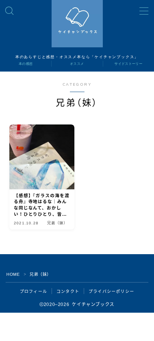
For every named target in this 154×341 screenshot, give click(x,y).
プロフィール (33, 291)
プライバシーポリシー (111, 291)
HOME (12, 274)
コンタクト (67, 291)
